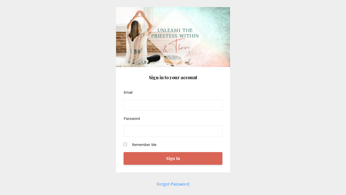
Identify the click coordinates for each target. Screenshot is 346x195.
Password (132, 118)
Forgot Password (173, 184)
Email (128, 92)
